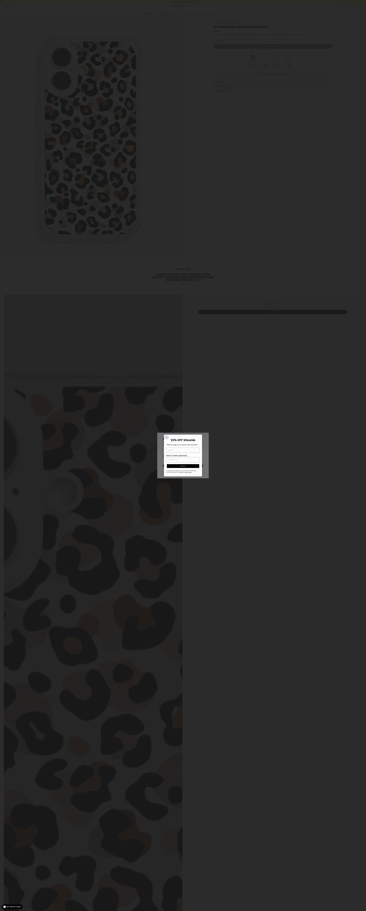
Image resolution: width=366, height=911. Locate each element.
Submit (183, 466)
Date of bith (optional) (176, 456)
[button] (12, 907)
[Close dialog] (166, 437)
